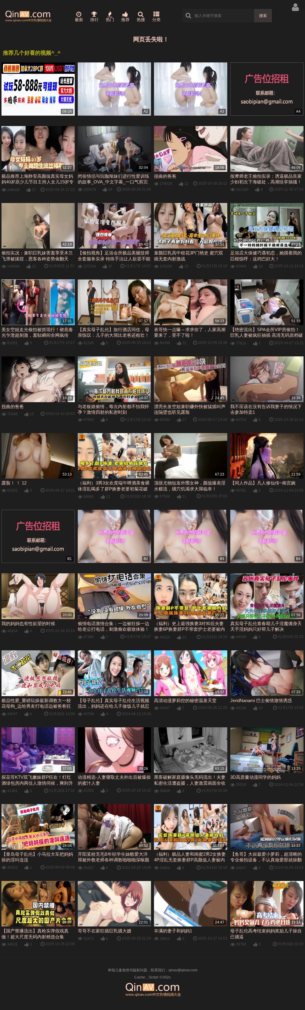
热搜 (141, 19)
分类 (156, 19)
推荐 (125, 19)
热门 (110, 19)
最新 (79, 19)
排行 (94, 19)
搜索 (263, 15)
